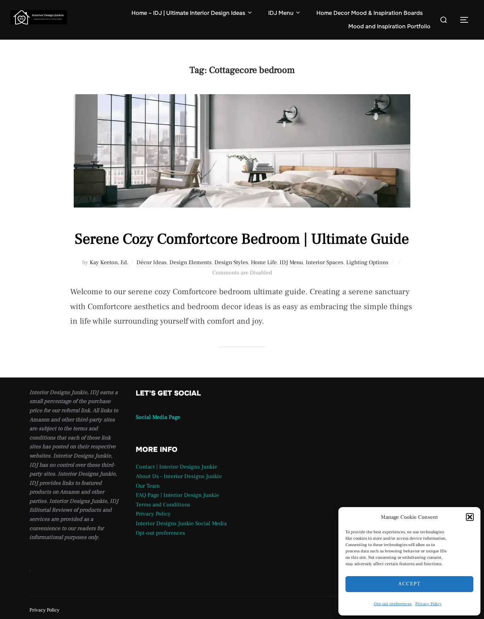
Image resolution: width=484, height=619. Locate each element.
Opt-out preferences (393, 604)
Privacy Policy (428, 604)
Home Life (264, 262)
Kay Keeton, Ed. (109, 262)
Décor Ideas (151, 262)
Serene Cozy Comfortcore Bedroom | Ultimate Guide (242, 239)
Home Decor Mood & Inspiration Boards (369, 13)
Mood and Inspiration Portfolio (389, 26)
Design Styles (231, 262)
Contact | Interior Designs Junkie (176, 466)
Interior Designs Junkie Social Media (181, 523)
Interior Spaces (324, 262)
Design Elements (190, 262)
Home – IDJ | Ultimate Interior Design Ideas (188, 13)
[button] (469, 517)
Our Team (148, 485)
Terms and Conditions (163, 504)
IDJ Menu (280, 13)
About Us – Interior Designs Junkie (179, 476)
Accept (409, 583)
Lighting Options (367, 262)
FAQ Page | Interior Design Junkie (177, 495)
